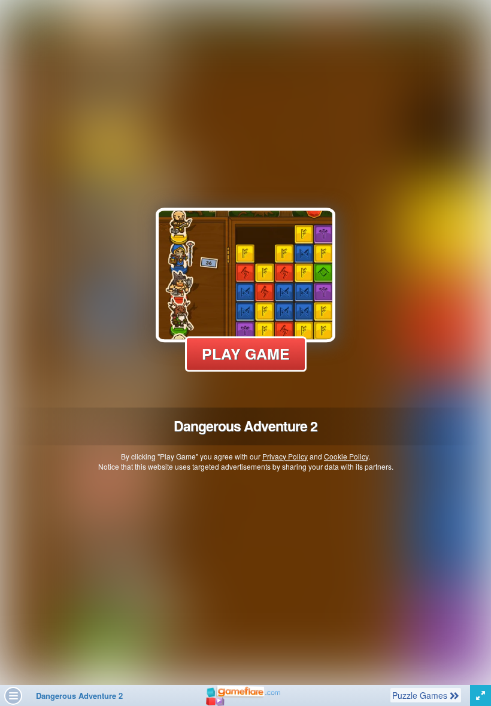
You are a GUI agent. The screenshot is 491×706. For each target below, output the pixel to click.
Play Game (246, 353)
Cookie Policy (346, 456)
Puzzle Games (421, 695)
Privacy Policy (285, 456)
